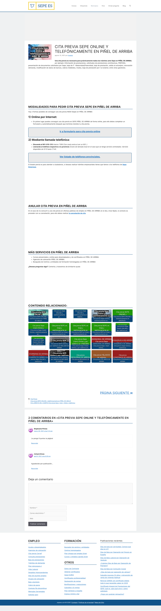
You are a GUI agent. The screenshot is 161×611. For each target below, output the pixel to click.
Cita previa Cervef (35, 553)
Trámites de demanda (36, 563)
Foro (103, 6)
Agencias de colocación (37, 550)
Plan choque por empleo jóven (75, 553)
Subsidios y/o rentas (72, 588)
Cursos (74, 6)
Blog (124, 6)
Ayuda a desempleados (37, 547)
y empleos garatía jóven (79, 557)
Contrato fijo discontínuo (37, 588)
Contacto (75, 602)
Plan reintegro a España (73, 591)
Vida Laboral (33, 569)
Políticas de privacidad (86, 602)
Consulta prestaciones (36, 557)
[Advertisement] (80, 27)
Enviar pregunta (114, 6)
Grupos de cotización (36, 579)
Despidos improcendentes (38, 572)
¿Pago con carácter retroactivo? (112, 594)
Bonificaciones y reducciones (75, 584)
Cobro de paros (34, 585)
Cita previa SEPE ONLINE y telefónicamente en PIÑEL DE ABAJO (50, 401)
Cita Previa (33, 399)
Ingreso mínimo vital (71, 594)
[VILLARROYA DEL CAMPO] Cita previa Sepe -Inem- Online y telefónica (52, 403)
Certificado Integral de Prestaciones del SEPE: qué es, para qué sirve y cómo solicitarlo (115, 588)
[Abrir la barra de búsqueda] (130, 6)
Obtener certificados (72, 572)
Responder (34, 443)
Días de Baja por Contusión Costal (113, 569)
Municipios (94, 6)
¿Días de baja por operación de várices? (115, 572)
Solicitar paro (33, 595)
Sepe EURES (69, 575)
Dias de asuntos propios (37, 576)
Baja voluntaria (33, 582)
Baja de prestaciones (36, 560)
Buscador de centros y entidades (76, 547)
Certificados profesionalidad (75, 578)
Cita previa (83, 6)
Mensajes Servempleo (36, 591)
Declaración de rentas (72, 581)
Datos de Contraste (71, 569)
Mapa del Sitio (99, 602)
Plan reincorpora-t (35, 566)
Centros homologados (72, 550)
